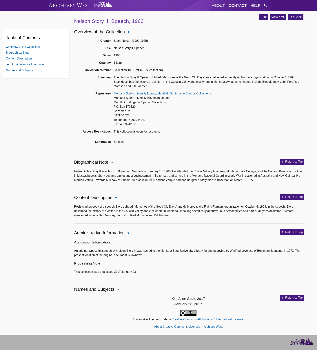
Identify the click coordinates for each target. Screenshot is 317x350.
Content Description (19, 58)
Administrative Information (28, 64)
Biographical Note (17, 52)
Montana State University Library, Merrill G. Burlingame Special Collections (162, 93)
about (218, 5)
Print (263, 16)
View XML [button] (278, 16)
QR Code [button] (295, 16)
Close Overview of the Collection (128, 32)
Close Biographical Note (112, 163)
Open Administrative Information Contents (8, 65)
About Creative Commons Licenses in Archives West (188, 326)
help (255, 5)
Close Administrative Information (128, 233)
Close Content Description (116, 198)
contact (238, 5)
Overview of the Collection (23, 46)
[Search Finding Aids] (266, 5)
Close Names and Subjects (118, 290)
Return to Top (294, 161)
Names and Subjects (19, 70)
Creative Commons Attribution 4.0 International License (207, 319)
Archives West (69, 5)
